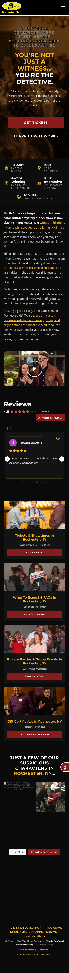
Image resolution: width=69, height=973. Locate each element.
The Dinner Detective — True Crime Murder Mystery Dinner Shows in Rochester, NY (34, 932)
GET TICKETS (36, 123)
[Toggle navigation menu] (63, 8)
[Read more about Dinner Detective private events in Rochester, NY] (34, 639)
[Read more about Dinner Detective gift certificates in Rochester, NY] (34, 701)
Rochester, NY (10, 12)
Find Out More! (34, 614)
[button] (7, 459)
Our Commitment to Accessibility (34, 954)
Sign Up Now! (34, 676)
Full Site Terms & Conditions (33, 949)
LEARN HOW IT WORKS (36, 136)
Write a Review (52, 417)
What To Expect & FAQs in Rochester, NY (34, 599)
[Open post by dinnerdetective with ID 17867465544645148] (18, 797)
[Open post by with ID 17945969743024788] (50, 797)
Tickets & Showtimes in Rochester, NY (34, 537)
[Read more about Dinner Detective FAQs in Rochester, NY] (34, 577)
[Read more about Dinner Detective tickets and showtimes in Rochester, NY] (34, 515)
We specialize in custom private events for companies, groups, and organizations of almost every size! (32, 320)
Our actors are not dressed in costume (29, 268)
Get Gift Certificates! (34, 734)
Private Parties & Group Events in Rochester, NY (34, 661)
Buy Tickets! (35, 552)
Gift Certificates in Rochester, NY (34, 721)
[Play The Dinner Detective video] (34, 368)
